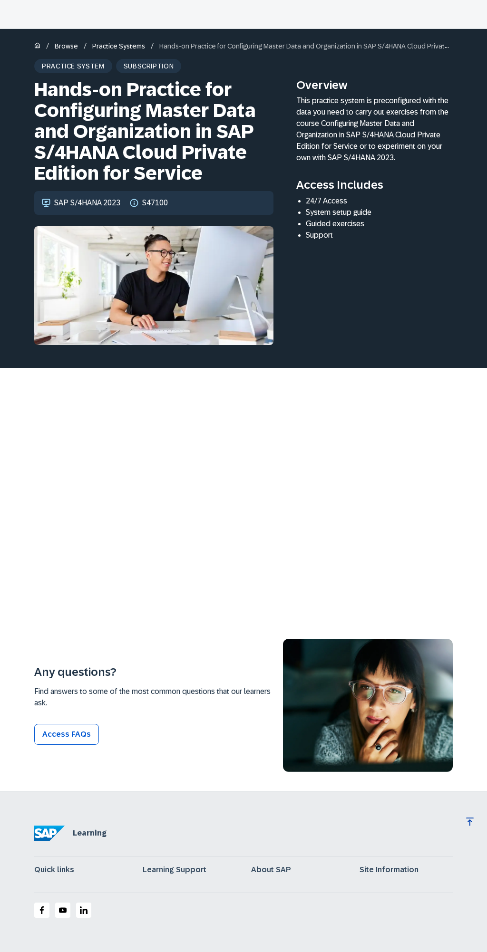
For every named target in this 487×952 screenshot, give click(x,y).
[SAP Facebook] (41, 910)
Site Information (389, 870)
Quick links (54, 870)
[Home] (37, 46)
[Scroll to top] (469, 821)
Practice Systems (118, 46)
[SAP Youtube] (62, 910)
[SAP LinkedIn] (83, 910)
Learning (90, 833)
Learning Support (174, 870)
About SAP (271, 870)
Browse (66, 46)
